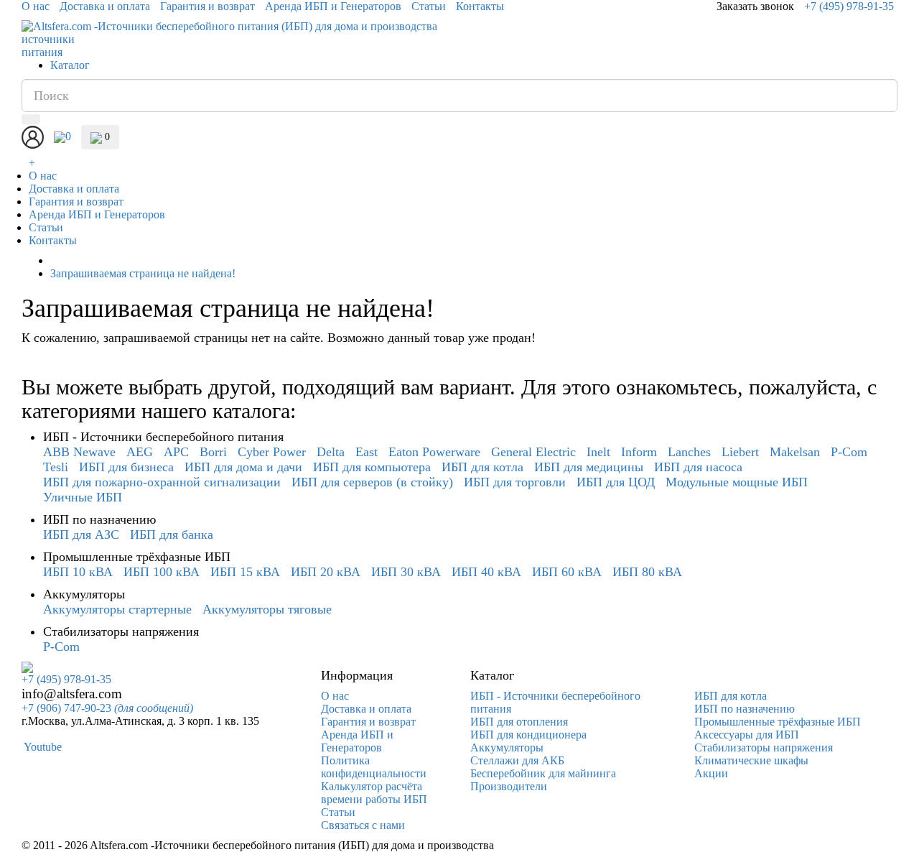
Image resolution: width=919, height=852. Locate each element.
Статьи (428, 6)
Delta (331, 452)
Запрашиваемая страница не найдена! (142, 273)
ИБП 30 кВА (406, 572)
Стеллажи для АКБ (517, 760)
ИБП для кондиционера (528, 734)
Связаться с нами (363, 825)
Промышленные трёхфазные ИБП (777, 722)
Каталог (70, 65)
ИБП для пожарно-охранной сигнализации (162, 482)
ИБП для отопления (519, 722)
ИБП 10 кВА (78, 572)
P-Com (849, 452)
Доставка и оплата (105, 6)
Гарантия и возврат (207, 6)
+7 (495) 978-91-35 (849, 6)
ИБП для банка (171, 534)
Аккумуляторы (507, 747)
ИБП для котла (482, 467)
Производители (508, 786)
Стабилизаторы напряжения (763, 747)
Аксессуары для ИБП (746, 734)
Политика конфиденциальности (373, 766)
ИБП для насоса (698, 467)
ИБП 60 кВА (567, 572)
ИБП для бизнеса (126, 467)
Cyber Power (272, 452)
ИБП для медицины (588, 467)
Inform (639, 452)
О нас (36, 6)
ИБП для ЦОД (616, 482)
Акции (711, 773)
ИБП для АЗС (81, 534)
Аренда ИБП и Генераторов (333, 6)
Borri (213, 452)
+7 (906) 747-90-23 (107, 708)
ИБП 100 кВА (161, 572)
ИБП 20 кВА (325, 572)
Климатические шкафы (751, 760)
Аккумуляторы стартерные (117, 609)
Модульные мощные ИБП (737, 482)
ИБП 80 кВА (647, 572)
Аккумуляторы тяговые (267, 609)
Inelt (598, 452)
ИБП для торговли (515, 482)
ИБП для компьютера (372, 467)
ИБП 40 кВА (486, 572)
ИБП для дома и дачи (243, 467)
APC (176, 452)
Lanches (689, 452)
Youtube (42, 747)
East (366, 452)
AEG (139, 452)
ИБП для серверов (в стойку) (372, 482)
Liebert (740, 452)
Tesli (55, 467)
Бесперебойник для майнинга (543, 773)
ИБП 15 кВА (245, 572)
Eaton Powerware (434, 452)
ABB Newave (79, 452)
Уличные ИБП (82, 497)
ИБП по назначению (744, 709)
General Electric (533, 452)
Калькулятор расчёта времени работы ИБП (374, 792)
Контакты (480, 6)
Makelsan (795, 452)
